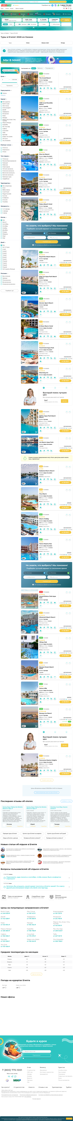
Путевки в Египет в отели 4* (54, 838)
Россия (39, 14)
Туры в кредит (62, 1072)
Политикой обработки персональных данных (27, 1119)
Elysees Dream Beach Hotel (46, 667)
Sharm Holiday (44, 519)
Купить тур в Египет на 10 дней (56, 833)
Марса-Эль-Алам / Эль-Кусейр (61, 922)
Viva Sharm (43, 494)
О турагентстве (31, 1070)
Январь (5, 232)
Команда (29, 1076)
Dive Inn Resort (44, 154)
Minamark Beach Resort (47, 617)
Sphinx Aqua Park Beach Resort (47, 416)
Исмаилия (57, 917)
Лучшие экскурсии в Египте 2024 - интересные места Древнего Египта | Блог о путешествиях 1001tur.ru (57, 856)
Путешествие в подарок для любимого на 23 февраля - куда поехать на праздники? (20, 849)
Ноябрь (5, 228)
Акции (60, 1078)
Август (5, 222)
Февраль (5, 234)
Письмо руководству (63, 1080)
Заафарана (31, 917)
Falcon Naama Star (45, 544)
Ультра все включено (9, 284)
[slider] (1, 82)
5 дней (4, 251)
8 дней (5, 257)
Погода (63, 43)
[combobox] (66, 24)
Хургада (45, 80)
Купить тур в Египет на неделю (32, 833)
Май (4, 238)
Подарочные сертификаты (65, 1076)
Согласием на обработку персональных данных (50, 1119)
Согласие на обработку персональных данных (50, 1095)
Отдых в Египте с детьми (10, 838)
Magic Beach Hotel (45, 179)
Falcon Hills (43, 688)
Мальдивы (48, 14)
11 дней (5, 263)
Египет (14, 14)
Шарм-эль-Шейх (57, 810)
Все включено (7, 282)
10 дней (5, 261)
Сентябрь (5, 224)
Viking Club (43, 642)
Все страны (68, 14)
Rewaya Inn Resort (45, 713)
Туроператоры (57, 1087)
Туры (2, 8)
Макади (30, 923)
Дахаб (3, 917)
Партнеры (30, 1080)
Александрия (58, 911)
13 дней (5, 267)
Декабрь (5, 230)
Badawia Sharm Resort (46, 471)
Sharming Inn (43, 373)
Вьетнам (23, 14)
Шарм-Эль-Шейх (47, 156)
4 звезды (5, 211)
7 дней (4, 255)
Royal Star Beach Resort (47, 256)
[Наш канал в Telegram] (12, 1076)
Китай (31, 14)
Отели (27, 43)
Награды (29, 1074)
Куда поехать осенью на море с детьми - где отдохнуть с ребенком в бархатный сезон (57, 849)
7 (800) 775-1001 (65, 5)
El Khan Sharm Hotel (46, 326)
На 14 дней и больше (9, 269)
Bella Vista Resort (45, 129)
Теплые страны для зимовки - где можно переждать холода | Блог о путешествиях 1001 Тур (56, 862)
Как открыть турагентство (47, 1072)
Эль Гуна (4, 944)
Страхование (61, 1074)
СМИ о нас (30, 1072)
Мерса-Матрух (6, 929)
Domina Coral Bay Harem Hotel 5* (58, 807)
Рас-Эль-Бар (58, 929)
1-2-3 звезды (6, 209)
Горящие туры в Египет (10, 833)
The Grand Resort (45, 78)
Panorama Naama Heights (48, 760)
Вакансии (29, 1078)
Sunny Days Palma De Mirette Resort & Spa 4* (13, 807)
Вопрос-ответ (45, 43)
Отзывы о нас (43, 1087)
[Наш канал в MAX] (15, 1076)
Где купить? (5, 1087)
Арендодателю (44, 1074)
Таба (55, 934)
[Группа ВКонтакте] (9, 1076)
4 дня (4, 249)
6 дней (5, 253)
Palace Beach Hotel (45, 204)
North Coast (5, 911)
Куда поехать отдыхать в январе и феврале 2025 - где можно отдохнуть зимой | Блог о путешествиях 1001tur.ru (20, 862)
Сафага (3, 934)
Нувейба (45, 106)
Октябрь (5, 226)
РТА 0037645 (27, 1096)
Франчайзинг (43, 1070)
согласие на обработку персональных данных (19, 1)
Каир (3, 923)
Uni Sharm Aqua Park (46, 442)
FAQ (28, 1082)
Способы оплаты (62, 1070)
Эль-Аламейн (58, 939)
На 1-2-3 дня (6, 247)
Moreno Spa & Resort (46, 303)
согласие (27, 1118)
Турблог (69, 1087)
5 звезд (5, 213)
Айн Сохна (31, 911)
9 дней (5, 259)
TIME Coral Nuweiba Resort (46, 103)
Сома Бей (30, 934)
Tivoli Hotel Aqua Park (46, 348)
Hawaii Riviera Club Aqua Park (47, 597)
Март (4, 236)
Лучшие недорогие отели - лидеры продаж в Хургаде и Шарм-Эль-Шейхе (20, 856)
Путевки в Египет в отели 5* (32, 838)
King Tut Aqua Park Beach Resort (48, 277)
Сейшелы (57, 14)
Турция (6, 14)
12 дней (5, 265)
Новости (32, 1087)
